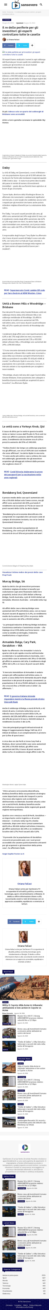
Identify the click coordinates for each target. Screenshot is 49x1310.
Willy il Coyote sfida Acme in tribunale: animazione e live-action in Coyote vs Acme (22, 1008)
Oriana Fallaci (14, 39)
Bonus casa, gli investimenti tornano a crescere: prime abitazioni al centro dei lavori (32, 1031)
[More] (32, 45)
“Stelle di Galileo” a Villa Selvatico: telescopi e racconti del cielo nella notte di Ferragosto (32, 1044)
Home (4, 12)
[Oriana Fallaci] (4, 39)
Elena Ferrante (7, 1013)
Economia (10, 12)
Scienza (5, 1002)
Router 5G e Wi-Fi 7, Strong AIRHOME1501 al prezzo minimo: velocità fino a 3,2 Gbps (30, 1018)
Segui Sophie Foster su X (13, 854)
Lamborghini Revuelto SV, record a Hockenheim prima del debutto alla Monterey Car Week (32, 1122)
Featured (21, 1118)
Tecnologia (6, 1024)
